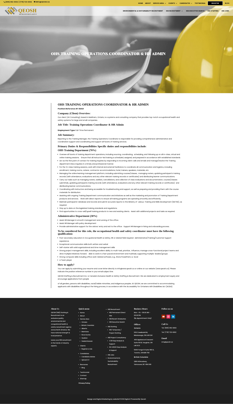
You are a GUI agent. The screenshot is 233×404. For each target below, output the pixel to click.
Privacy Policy (84, 383)
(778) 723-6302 (25, 2)
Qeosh (143, 399)
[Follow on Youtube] (163, 317)
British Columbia (88, 325)
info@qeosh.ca (167, 342)
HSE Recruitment (173, 11)
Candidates (185, 3)
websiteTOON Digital (121, 399)
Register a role (87, 349)
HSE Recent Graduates (117, 319)
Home (140, 3)
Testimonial (200, 3)
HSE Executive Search (195, 11)
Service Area (158, 3)
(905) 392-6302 (11, 2)
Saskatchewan (87, 341)
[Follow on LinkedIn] (173, 317)
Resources (84, 364)
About (148, 3)
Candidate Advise (88, 357)
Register (215, 3)
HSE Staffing (213, 11)
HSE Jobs (225, 11)
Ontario (84, 322)
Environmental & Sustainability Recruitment (143, 11)
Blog (227, 3)
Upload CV (85, 360)
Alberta (84, 328)
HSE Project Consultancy (117, 338)
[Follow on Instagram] (168, 317)
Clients (171, 3)
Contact (83, 375)
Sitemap (83, 379)
